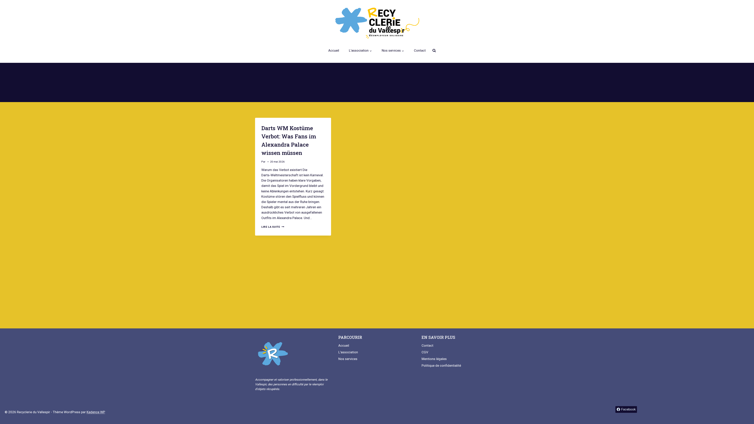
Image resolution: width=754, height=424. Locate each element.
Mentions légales (434, 359)
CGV (425, 352)
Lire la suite (272, 226)
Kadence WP (96, 412)
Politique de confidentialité (441, 365)
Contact (420, 50)
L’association (348, 352)
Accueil (333, 50)
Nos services (347, 359)
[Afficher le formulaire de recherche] (434, 50)
